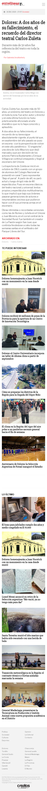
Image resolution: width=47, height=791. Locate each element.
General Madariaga (32, 754)
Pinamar (5, 760)
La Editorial (29, 735)
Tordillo (5, 751)
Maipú (27, 757)
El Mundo (28, 769)
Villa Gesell (6, 763)
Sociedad (26, 12)
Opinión (28, 732)
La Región (29, 760)
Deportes (5, 740)
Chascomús (29, 748)
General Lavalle (31, 751)
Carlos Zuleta (16, 242)
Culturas (5, 738)
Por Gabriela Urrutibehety (14, 57)
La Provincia (29, 763)
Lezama (5, 769)
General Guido (7, 754)
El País (27, 766)
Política (5, 732)
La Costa (5, 757)
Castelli (5, 766)
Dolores (5, 242)
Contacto (28, 738)
